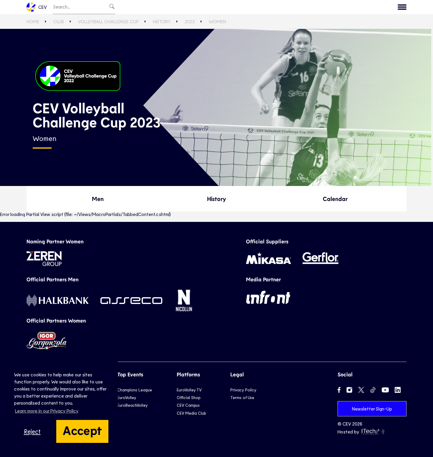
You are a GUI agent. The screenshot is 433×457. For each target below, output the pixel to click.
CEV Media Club (191, 413)
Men (98, 198)
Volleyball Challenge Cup (108, 21)
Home (33, 21)
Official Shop (188, 397)
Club (58, 21)
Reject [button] (32, 431)
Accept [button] (82, 430)
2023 (190, 21)
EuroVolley (126, 397)
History (162, 21)
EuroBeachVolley (132, 405)
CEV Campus (188, 405)
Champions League (134, 389)
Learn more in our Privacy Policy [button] (46, 410)
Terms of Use (242, 397)
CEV (42, 7)
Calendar (335, 198)
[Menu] (402, 7)
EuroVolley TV (189, 389)
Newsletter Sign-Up (372, 408)
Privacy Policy (243, 389)
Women (217, 21)
